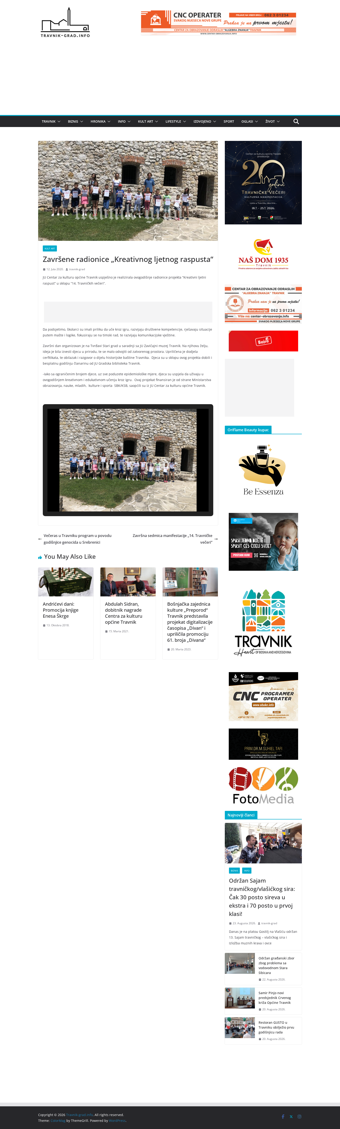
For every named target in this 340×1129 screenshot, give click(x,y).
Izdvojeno (202, 121)
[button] (58, 121)
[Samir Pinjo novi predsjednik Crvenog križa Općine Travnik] (240, 1001)
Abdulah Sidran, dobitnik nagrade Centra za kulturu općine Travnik (123, 613)
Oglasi (247, 121)
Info (122, 121)
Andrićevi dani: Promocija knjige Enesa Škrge (60, 610)
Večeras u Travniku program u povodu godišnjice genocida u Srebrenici (77, 539)
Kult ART (145, 121)
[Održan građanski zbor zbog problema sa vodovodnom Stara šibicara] (240, 969)
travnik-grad (77, 269)
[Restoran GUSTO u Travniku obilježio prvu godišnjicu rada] (240, 1030)
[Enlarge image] (296, 147)
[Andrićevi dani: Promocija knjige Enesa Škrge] (65, 570)
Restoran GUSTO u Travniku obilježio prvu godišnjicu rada (276, 1027)
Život (270, 121)
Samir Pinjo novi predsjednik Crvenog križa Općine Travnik (275, 998)
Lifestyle (173, 121)
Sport (229, 121)
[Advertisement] (170, 80)
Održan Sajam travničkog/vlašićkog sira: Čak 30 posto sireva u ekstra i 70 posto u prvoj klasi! (262, 897)
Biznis (73, 121)
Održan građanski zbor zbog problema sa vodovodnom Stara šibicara (276, 965)
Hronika (98, 121)
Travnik (49, 121)
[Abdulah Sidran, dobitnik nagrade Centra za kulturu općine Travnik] (128, 570)
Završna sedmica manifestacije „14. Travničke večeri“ (172, 539)
